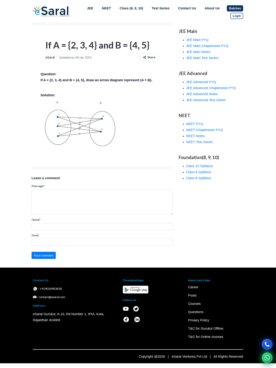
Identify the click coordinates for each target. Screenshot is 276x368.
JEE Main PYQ (197, 40)
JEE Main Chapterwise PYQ (207, 46)
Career (193, 287)
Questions (195, 312)
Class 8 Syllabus (198, 178)
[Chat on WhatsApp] (267, 357)
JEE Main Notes (198, 52)
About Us (212, 8)
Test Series (161, 8)
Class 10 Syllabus (199, 166)
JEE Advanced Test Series (206, 100)
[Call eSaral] (267, 344)
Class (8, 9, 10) (131, 8)
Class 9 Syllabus (198, 172)
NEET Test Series (199, 142)
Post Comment (43, 255)
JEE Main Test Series (202, 58)
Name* (36, 219)
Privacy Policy (198, 320)
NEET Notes (195, 136)
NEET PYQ (194, 124)
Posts (192, 295)
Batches (235, 8)
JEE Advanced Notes (202, 94)
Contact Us (187, 8)
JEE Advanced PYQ (201, 82)
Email (35, 235)
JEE (90, 8)
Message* (38, 186)
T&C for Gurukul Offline (205, 328)
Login (237, 15)
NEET (106, 8)
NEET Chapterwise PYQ (204, 130)
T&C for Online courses (205, 337)
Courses (194, 304)
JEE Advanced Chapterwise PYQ (211, 88)
